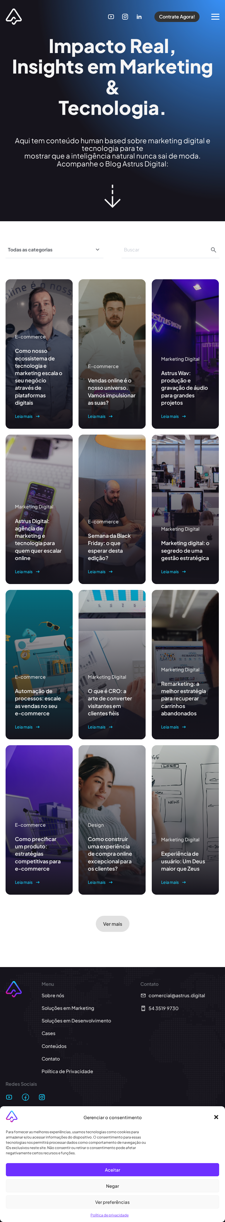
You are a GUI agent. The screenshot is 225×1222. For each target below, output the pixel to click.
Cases (48, 1033)
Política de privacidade (110, 1215)
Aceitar (112, 1169)
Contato (51, 1059)
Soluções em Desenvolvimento (76, 1020)
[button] (216, 1117)
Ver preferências (112, 1202)
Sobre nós (53, 995)
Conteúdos (54, 1046)
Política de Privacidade (67, 1071)
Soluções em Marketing (68, 1008)
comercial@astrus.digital (177, 995)
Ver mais (112, 924)
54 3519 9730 (164, 1008)
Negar (112, 1186)
